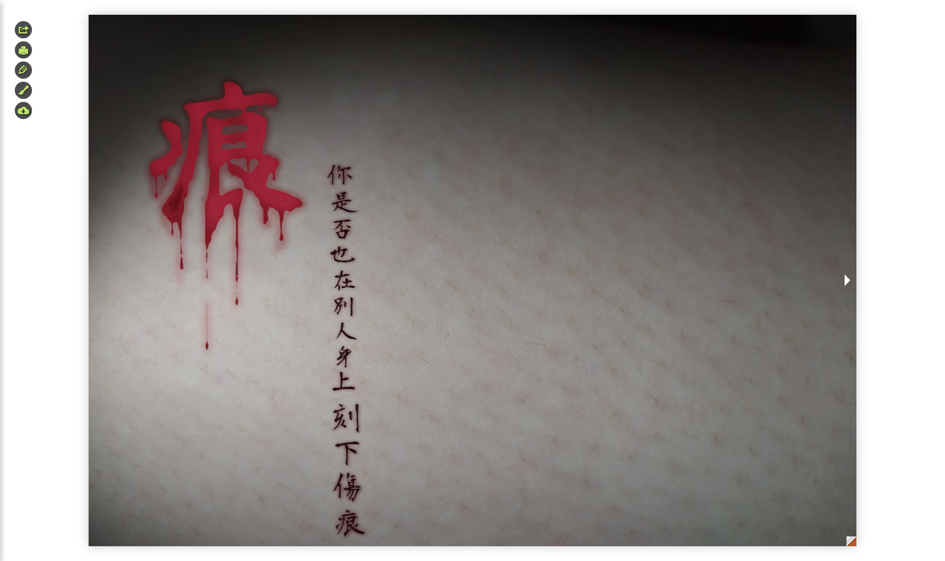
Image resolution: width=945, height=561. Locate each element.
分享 (23, 29)
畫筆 (23, 90)
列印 (23, 50)
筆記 (23, 70)
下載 (23, 110)
